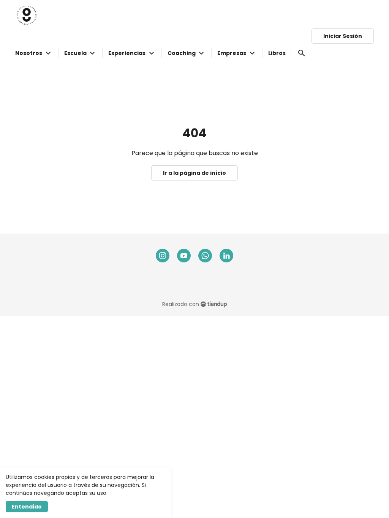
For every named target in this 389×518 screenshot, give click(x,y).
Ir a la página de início (194, 173)
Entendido (27, 506)
